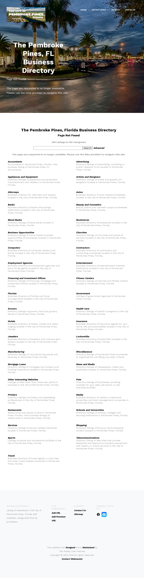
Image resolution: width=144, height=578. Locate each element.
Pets (78, 379)
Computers (14, 247)
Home (83, 10)
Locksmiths (82, 336)
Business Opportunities (21, 232)
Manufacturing (16, 351)
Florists (12, 293)
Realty (79, 394)
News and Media (85, 364)
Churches (81, 232)
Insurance (81, 321)
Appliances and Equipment (23, 177)
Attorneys (13, 192)
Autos (79, 192)
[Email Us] (104, 514)
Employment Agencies (20, 263)
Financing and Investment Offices (26, 278)
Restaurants (14, 410)
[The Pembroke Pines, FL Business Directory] (26, 14)
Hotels (11, 321)
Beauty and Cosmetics (88, 204)
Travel (11, 455)
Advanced (98, 148)
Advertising (99, 10)
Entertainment (84, 263)
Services (12, 425)
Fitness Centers (85, 278)
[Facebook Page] (98, 514)
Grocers (12, 308)
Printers (12, 394)
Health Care (82, 308)
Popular (130, 10)
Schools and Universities (90, 410)
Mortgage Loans (17, 364)
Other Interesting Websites (23, 379)
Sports (11, 437)
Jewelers (13, 336)
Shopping (81, 425)
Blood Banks (15, 220)
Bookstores (82, 220)
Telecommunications (87, 437)
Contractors (83, 247)
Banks (11, 204)
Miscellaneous (84, 351)
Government (83, 293)
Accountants (15, 161)
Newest (115, 10)
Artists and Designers (88, 177)
